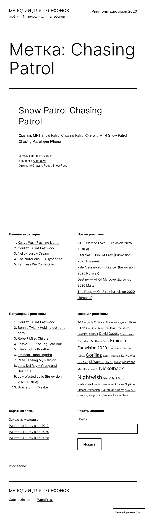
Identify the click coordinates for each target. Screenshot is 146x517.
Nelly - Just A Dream (33, 253)
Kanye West (129, 355)
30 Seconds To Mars (90, 322)
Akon (109, 322)
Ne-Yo (94, 369)
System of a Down (112, 389)
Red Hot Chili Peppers (104, 384)
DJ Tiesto (96, 341)
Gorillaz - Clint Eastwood (36, 248)
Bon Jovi (109, 328)
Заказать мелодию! (24, 419)
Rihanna (119, 384)
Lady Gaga (82, 362)
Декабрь (107, 395)
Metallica (83, 369)
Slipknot (130, 384)
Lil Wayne (96, 362)
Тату (125, 395)
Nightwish (89, 377)
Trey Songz (89, 395)
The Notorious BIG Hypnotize (40, 259)
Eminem (118, 340)
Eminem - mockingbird (35, 355)
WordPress (45, 500)
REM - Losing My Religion (37, 360)
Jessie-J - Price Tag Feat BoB (40, 344)
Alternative (39, 161)
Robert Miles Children (34, 338)
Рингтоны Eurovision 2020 (114, 11)
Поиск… (83, 419)
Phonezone (17, 466)
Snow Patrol (60, 165)
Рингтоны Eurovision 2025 (29, 438)
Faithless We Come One (36, 264)
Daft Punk (93, 334)
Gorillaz (94, 355)
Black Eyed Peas (94, 328)
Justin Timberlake (111, 356)
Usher (99, 395)
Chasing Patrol (41, 165)
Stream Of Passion (88, 389)
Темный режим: (125, 512)
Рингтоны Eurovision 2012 (29, 426)
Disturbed (83, 341)
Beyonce (123, 322)
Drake (106, 341)
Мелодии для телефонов (39, 10)
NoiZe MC (110, 378)
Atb (115, 323)
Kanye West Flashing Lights (38, 242)
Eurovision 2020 (92, 347)
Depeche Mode (127, 334)
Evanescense (117, 348)
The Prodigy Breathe (33, 349)
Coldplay (82, 333)
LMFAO (117, 362)
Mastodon (128, 362)
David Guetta (109, 333)
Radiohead (85, 384)
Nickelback (111, 368)
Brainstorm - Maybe (33, 387)
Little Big (109, 362)
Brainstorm (123, 328)
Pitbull (121, 378)
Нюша (117, 395)
